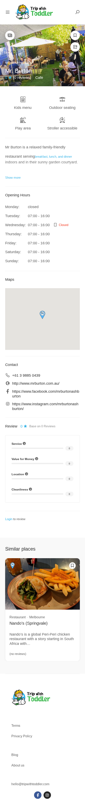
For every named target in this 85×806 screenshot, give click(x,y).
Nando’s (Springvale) (28, 623)
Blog (14, 755)
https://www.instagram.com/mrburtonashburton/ (45, 406)
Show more (13, 177)
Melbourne (14, 62)
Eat (28, 62)
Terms (16, 725)
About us (17, 765)
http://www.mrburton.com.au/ (35, 383)
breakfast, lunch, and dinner (53, 156)
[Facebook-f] (37, 795)
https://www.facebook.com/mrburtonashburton (45, 393)
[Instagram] (47, 795)
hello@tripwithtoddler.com (30, 784)
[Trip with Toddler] (34, 12)
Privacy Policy (21, 736)
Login (8, 519)
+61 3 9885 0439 (26, 375)
